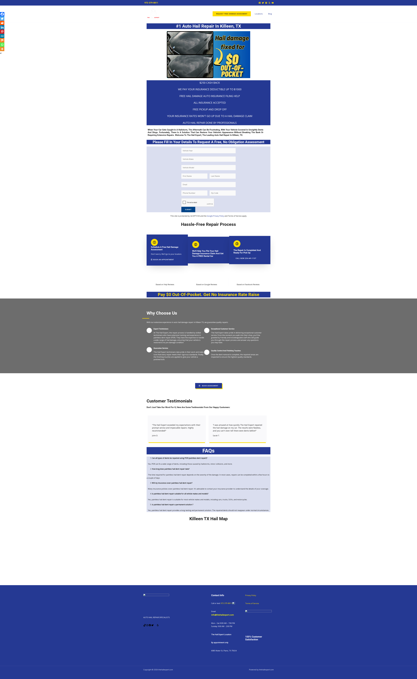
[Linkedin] (2, 27)
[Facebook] (260, 3)
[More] (2, 49)
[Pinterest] (2, 31)
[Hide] (1, 53)
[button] (232, 13)
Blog (270, 14)
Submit (188, 209)
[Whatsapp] (2, 44)
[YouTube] (273, 3)
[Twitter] (263, 3)
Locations (259, 14)
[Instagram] (266, 3)
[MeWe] (2, 36)
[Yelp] (269, 3)
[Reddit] (2, 23)
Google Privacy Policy (215, 216)
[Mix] (2, 40)
